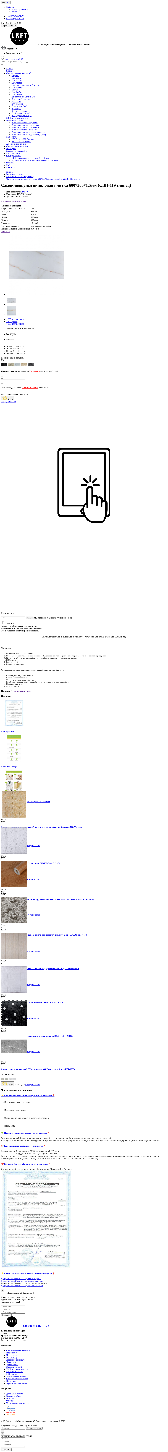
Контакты (10, 167)
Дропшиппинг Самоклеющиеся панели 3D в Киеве (35, 160)
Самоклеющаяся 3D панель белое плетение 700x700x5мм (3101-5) (32, 1002)
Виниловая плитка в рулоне (24, 130)
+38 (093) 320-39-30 (15, 18)
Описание (5, 231)
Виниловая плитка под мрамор (25, 125)
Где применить (13, 153)
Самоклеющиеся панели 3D (18, 73)
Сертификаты (8, 731)
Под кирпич (17, 80)
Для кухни (16, 101)
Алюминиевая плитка (16, 144)
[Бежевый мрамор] (24, 367)
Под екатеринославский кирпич (26, 85)
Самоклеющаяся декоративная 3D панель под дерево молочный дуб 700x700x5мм (40, 968)
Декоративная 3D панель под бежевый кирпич (22, 1281)
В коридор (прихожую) (22, 115)
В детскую (16, 108)
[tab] (84, 1095)
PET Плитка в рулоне (21, 141)
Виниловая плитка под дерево (25, 127)
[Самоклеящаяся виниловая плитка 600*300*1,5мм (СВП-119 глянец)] (36, 294)
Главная (9, 68)
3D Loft (24, 192)
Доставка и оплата (14, 1394)
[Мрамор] (31, 367)
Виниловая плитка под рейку (25, 123)
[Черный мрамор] (4, 367)
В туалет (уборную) (20, 111)
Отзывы (10, 163)
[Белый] (14, 1080)
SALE (9, 71)
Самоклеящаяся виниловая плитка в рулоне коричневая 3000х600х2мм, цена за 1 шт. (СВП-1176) (47, 899)
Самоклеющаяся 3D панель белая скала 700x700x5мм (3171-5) (30, 863)
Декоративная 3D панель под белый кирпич (21, 1278)
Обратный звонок (9, 26)
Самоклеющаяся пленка (17, 146)
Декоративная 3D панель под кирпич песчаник (22, 1286)
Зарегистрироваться (20, 9)
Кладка (15, 90)
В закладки (20, 1085)
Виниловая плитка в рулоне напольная (29, 132)
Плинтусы (11, 148)
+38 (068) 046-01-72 (15, 16)
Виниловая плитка (14, 120)
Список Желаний (30, 388)
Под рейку (16, 78)
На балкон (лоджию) (21, 113)
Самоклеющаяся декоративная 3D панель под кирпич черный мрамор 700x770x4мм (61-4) (44, 935)
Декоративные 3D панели (23, 97)
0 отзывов (5, 201)
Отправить (6, 1315)
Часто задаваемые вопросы (18, 1403)
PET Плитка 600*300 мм (23, 139)
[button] (27, 1095)
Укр (7, 2)
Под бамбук (17, 92)
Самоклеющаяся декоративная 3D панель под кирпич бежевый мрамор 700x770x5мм (41, 827)
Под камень (17, 94)
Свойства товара (9, 766)
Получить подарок (34, 1428)
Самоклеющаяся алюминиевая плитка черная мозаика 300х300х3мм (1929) (37, 1036)
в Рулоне (15, 75)
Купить (10, 399)
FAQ (8, 165)
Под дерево (17, 83)
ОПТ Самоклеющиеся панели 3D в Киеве (30, 158)
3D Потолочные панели (17, 118)
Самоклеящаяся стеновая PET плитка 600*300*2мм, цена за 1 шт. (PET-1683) (38, 1069)
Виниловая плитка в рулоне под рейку (29, 134)
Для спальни (17, 104)
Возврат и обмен (13, 1396)
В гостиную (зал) (19, 106)
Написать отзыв (19, 201)
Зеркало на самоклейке (16, 151)
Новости (10, 1398)
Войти (14, 12)
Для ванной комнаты (21, 99)
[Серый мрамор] (11, 367)
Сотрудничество (13, 156)
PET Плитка (11, 137)
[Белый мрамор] (17, 367)
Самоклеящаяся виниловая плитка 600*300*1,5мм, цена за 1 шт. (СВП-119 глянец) (43, 179)
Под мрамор (17, 87)
